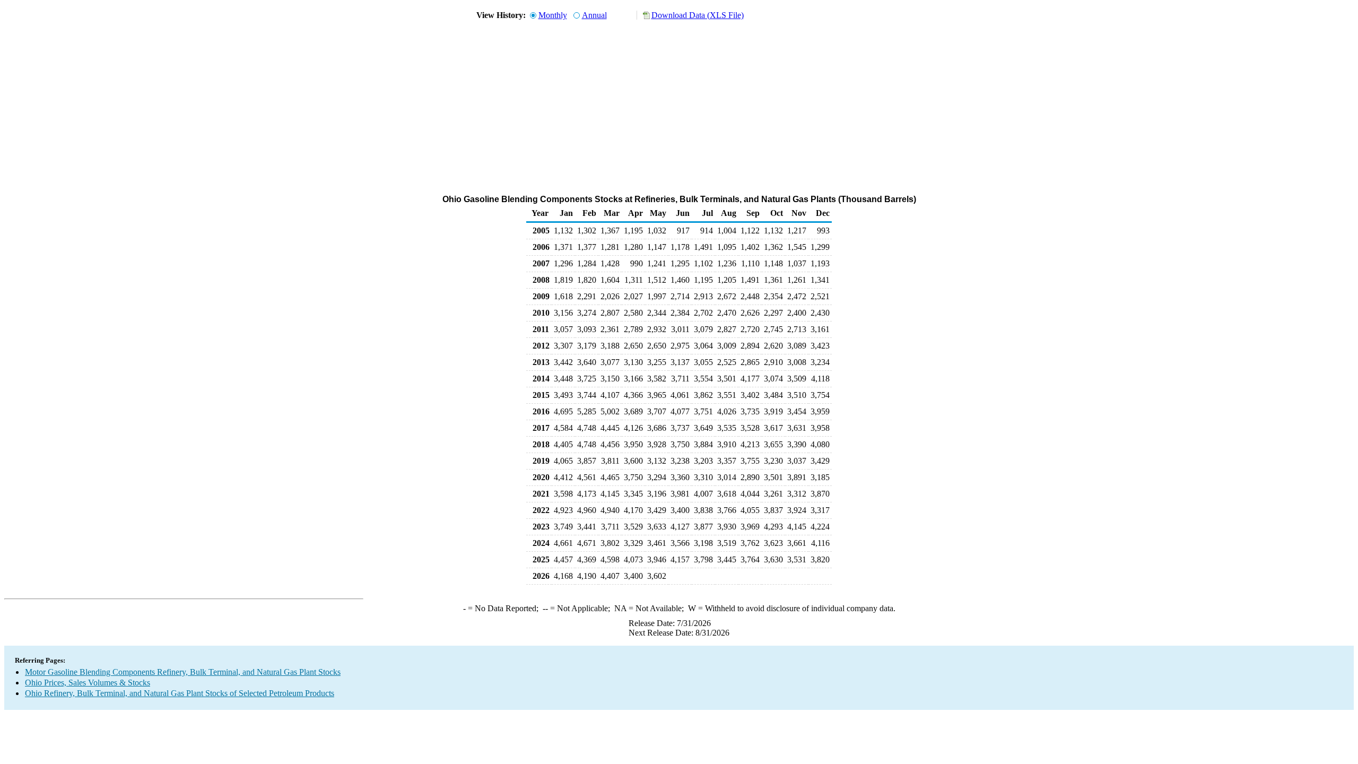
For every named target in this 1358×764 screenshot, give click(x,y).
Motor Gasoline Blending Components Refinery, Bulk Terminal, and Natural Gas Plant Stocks (183, 671)
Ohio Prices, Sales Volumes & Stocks (87, 682)
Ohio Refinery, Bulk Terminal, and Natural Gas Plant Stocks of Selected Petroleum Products (179, 693)
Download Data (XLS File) (697, 15)
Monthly (552, 15)
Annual (594, 15)
